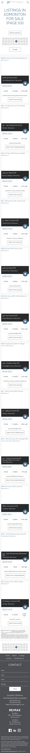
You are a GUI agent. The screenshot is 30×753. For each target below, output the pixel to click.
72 (13, 43)
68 (3, 43)
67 (26, 41)
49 (5, 38)
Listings (22, 655)
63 (16, 41)
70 (8, 43)
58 (3, 41)
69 (5, 43)
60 (8, 41)
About (14, 655)
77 (26, 43)
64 (18, 41)
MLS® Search (19, 658)
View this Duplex (15, 242)
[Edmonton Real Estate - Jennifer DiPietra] (15, 2)
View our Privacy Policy (6, 749)
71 (11, 43)
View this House (15, 99)
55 (21, 38)
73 (16, 43)
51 (11, 38)
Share (15, 49)
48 (3, 38)
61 (11, 41)
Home (8, 655)
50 (8, 38)
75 (21, 43)
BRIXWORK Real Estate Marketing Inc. (9, 751)
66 (24, 41)
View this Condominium (15, 147)
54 (18, 38)
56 (24, 38)
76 (24, 43)
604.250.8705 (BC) (15, 700)
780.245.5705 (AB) (15, 702)
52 (13, 38)
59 (5, 41)
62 (13, 41)
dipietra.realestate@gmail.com (15, 704)
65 (21, 41)
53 (16, 38)
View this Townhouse (15, 432)
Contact (9, 658)
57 (26, 38)
